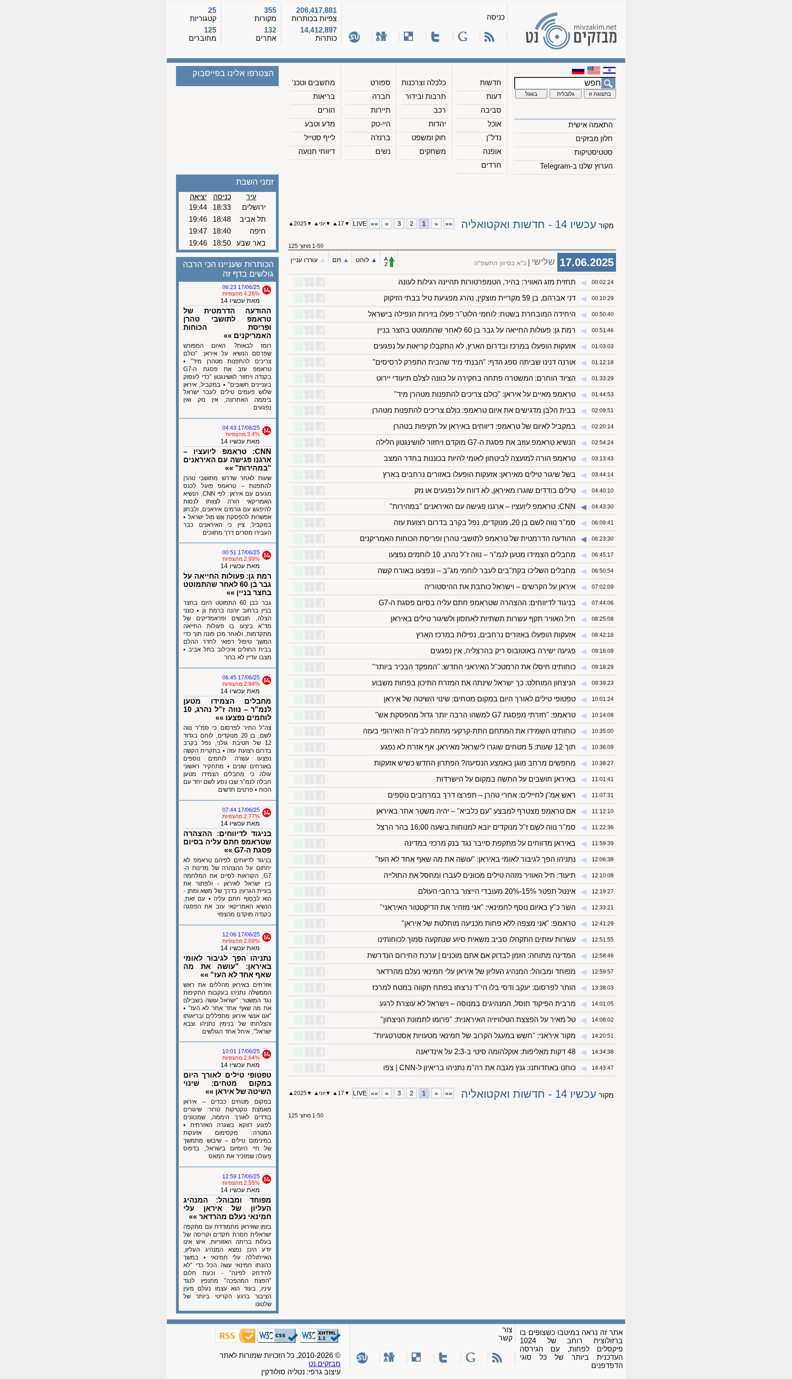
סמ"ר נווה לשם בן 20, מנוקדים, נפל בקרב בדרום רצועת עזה (485, 522)
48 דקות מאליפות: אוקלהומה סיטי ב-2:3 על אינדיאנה (496, 1052)
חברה (381, 96)
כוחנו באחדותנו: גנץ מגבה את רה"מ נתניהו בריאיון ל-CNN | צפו (479, 1068)
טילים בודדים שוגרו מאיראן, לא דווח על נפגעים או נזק (495, 490)
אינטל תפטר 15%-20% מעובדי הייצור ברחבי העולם (497, 891)
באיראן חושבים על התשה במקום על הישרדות (506, 779)
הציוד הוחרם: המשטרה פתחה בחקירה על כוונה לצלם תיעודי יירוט (476, 378)
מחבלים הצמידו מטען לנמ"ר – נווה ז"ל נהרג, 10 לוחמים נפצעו (482, 554)
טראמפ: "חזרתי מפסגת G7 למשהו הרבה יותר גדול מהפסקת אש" (475, 715)
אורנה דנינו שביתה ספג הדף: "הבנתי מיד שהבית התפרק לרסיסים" (474, 362)
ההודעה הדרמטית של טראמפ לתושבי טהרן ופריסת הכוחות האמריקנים (468, 538)
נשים (382, 151)
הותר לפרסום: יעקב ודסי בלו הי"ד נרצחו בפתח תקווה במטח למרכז (474, 987)
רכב (440, 110)
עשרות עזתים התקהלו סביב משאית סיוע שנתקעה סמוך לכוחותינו (477, 939)
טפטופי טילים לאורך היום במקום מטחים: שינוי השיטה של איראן (480, 699)
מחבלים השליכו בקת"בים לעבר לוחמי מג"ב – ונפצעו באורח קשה (477, 571)
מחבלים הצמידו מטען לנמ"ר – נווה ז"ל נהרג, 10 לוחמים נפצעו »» (227, 709)
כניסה (496, 17)
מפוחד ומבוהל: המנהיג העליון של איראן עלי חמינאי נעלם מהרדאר (476, 971)
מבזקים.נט (324, 1364)
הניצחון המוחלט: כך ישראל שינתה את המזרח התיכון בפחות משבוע (474, 683)
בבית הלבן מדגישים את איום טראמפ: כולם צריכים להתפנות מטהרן (474, 410)
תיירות (380, 110)
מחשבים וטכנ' (313, 83)
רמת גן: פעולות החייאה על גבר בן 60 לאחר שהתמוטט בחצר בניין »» (227, 584)
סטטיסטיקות (593, 152)
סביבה (491, 110)
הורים (326, 110)
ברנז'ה (380, 138)
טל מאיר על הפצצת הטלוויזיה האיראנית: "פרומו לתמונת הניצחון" (478, 1019)
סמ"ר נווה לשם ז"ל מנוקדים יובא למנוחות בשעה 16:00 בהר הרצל (476, 827)
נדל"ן (493, 138)
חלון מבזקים (594, 138)
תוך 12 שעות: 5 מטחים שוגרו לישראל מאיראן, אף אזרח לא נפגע (478, 747)
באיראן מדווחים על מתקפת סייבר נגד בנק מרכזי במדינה (490, 843)
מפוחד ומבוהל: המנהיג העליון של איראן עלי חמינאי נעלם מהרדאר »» (227, 1208)
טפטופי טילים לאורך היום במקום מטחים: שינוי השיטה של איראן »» (227, 1083)
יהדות (437, 124)
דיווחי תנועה (316, 151)
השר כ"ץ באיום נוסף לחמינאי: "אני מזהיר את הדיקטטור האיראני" (478, 907)
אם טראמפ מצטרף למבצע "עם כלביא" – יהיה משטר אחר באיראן (476, 811)
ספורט (380, 83)
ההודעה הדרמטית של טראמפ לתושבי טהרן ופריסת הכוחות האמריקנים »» (227, 323)
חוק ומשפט (429, 138)
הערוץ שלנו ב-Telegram (576, 166)
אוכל (494, 124)
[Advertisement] (452, 193)
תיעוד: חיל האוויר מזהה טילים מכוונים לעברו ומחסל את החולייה (480, 875)
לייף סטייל (319, 138)
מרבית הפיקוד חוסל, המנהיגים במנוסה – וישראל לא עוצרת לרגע (478, 1003)
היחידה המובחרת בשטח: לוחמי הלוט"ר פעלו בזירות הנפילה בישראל (472, 314)
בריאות (324, 96)
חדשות (490, 83)
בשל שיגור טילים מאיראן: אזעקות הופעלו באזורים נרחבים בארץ (479, 474)
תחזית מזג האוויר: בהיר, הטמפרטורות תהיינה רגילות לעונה (487, 282)
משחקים (432, 151)
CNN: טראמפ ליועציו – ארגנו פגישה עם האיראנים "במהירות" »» (227, 460)
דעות (493, 96)
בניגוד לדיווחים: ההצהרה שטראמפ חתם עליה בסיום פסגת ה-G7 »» (227, 842)
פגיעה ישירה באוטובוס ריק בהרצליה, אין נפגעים (503, 651)
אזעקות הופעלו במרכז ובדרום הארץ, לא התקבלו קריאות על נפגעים (475, 346)
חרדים (491, 165)
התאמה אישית (590, 125)
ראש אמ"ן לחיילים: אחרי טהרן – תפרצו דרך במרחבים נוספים (482, 795)
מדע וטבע (320, 124)
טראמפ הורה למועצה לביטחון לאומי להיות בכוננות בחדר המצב (480, 458)
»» (374, 223)
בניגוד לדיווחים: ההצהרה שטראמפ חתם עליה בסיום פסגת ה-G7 (477, 603)
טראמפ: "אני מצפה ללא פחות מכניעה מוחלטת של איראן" (489, 923)
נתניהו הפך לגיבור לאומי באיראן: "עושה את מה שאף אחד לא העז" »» (227, 966)
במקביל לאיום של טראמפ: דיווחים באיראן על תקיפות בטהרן (484, 426)
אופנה (492, 151)
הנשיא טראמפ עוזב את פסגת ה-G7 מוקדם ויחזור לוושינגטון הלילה (476, 442)
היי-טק (380, 124)
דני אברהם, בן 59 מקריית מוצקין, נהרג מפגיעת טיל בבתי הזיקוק (480, 298)
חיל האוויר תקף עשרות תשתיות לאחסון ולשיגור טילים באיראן (483, 619)
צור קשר (505, 1334)
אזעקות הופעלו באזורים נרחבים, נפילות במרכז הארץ (496, 635)
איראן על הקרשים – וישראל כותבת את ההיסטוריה (500, 587)
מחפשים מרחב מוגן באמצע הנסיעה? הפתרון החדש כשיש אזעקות (475, 763)
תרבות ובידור (425, 96)
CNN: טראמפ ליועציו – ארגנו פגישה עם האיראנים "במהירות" (483, 506)
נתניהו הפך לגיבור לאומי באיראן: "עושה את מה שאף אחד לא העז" (475, 859)
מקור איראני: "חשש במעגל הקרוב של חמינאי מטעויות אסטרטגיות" (475, 1036)
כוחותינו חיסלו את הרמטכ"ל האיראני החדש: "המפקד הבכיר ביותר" (474, 667)
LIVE (360, 223)
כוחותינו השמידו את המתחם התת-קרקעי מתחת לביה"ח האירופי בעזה (469, 731)
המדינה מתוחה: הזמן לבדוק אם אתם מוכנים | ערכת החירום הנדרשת (471, 955)
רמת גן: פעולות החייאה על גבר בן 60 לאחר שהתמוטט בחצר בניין (476, 330)
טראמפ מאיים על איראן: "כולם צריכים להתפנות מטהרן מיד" (485, 394)
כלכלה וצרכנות (424, 83)
